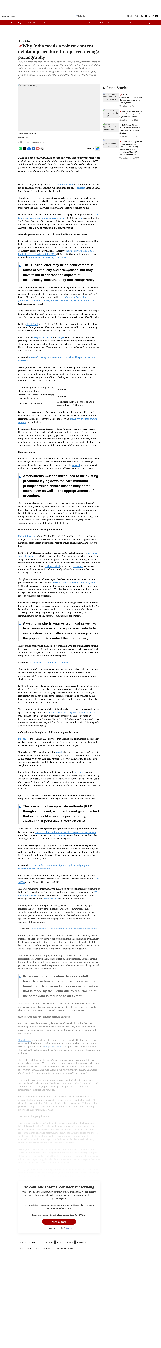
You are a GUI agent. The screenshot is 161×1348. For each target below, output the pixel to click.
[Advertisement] (80, 6)
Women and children (28, 1242)
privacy (70, 1242)
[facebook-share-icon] (29, 150)
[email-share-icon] (38, 150)
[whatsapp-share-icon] (20, 150)
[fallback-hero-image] (111, 97)
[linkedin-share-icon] (33, 150)
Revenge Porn (25, 1248)
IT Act (59, 1242)
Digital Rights (47, 1242)
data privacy (82, 1242)
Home (13, 23)
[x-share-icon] (24, 150)
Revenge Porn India (44, 1248)
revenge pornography (65, 1248)
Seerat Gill (23, 137)
